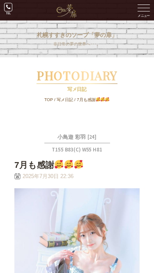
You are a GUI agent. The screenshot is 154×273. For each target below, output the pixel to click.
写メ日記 (65, 99)
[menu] (143, 10)
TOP (48, 99)
